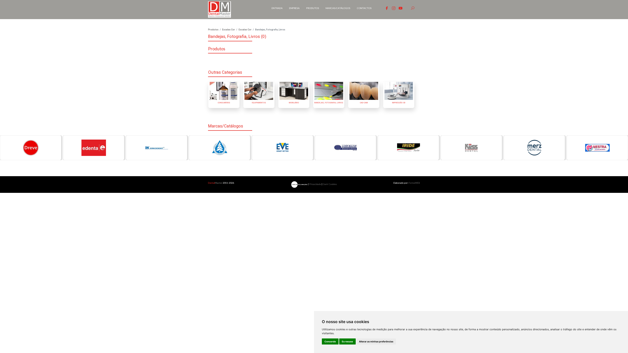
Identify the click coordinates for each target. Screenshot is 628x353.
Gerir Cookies (330, 184)
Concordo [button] (330, 341)
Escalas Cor (228, 29)
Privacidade (315, 184)
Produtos (312, 8)
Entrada (277, 8)
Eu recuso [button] (347, 341)
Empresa (294, 8)
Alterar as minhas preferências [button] (376, 341)
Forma (414, 182)
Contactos (364, 8)
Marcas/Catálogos (338, 8)
